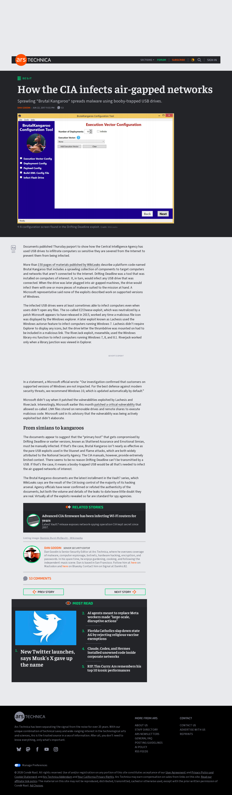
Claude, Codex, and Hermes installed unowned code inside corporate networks (112, 652)
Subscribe (178, 59)
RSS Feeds (141, 751)
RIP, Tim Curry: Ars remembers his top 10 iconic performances (114, 668)
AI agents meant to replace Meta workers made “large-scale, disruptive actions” (113, 617)
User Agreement (175, 773)
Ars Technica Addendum (57, 777)
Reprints (186, 734)
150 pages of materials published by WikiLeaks (69, 264)
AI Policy (141, 747)
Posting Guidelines (149, 743)
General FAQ (143, 738)
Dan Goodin (24, 107)
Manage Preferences (34, 765)
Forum (161, 59)
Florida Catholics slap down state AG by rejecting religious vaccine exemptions (114, 634)
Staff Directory (146, 730)
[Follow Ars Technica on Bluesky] (19, 749)
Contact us (188, 725)
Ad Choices (36, 786)
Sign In (212, 59)
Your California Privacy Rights (96, 777)
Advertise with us (192, 730)
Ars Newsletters (147, 734)
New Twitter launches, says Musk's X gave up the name (47, 658)
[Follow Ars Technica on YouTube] (46, 749)
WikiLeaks (112, 227)
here (134, 563)
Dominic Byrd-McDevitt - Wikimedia (61, 537)
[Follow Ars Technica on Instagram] (55, 749)
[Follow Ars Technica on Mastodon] (28, 749)
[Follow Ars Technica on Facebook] (37, 749)
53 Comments (40, 578)
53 (62, 107)
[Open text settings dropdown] (13, 249)
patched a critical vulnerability (114, 404)
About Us (141, 725)
